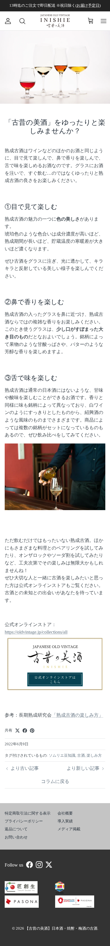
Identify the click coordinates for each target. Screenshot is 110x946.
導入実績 (65, 821)
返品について (16, 829)
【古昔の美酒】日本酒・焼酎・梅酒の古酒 (61, 928)
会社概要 (65, 813)
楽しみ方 (94, 755)
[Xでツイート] (17, 730)
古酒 (81, 755)
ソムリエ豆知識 (62, 755)
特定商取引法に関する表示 (27, 813)
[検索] (19, 21)
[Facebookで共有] (25, 730)
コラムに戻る (55, 781)
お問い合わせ (16, 837)
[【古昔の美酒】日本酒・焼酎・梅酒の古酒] (55, 20)
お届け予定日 (88, 5)
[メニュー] (103, 21)
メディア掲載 (68, 829)
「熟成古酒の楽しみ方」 (77, 715)
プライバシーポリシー (24, 821)
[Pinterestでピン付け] (32, 730)
